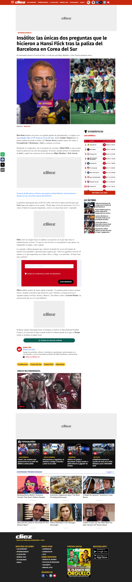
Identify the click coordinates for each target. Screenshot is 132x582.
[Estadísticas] (93, 2)
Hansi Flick (49, 364)
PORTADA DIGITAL (74, 546)
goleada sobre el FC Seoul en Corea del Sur (37, 137)
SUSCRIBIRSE (66, 282)
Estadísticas (95, 131)
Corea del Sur (36, 364)
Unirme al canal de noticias (51, 340)
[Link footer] (24, 536)
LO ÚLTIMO (90, 200)
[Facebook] (43, 575)
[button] (3, 154)
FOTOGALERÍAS (28, 441)
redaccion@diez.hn (32, 357)
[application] (49, 391)
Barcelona (60, 364)
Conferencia (23, 364)
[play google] (104, 551)
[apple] (104, 556)
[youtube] (54, 575)
